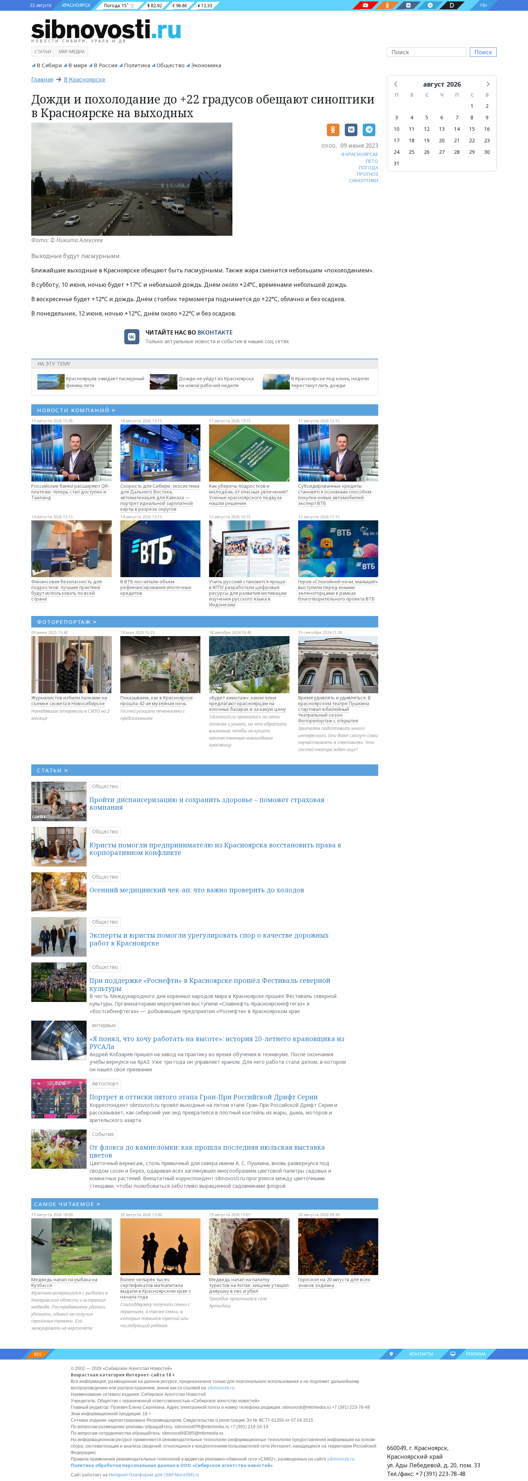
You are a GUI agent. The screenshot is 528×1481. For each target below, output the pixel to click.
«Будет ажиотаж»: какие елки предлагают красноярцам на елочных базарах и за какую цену (247, 703)
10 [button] (396, 128)
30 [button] (487, 151)
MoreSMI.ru (187, 1475)
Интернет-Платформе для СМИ (141, 1475)
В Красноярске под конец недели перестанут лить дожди (330, 381)
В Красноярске (84, 79)
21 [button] (457, 140)
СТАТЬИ (52, 770)
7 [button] (456, 117)
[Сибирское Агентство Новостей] (106, 28)
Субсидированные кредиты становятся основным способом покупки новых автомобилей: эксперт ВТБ (334, 494)
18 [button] (411, 140)
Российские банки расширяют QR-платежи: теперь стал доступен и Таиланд (70, 492)
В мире (77, 65)
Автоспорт (105, 1083)
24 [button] (396, 151)
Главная (42, 79)
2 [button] (487, 105)
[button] (396, 83)
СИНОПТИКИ (363, 180)
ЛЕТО (372, 161)
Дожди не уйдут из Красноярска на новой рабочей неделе (216, 381)
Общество (171, 65)
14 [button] (457, 128)
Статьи (42, 52)
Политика (137, 65)
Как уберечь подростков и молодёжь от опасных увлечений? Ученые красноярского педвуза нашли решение (248, 494)
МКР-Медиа (72, 52)
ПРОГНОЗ (367, 174)
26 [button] (427, 151)
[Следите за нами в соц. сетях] (365, 5)
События (103, 1134)
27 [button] (442, 151)
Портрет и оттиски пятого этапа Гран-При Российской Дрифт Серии (203, 1097)
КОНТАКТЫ (421, 1354)
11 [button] (411, 128)
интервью (104, 1025)
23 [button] (487, 140)
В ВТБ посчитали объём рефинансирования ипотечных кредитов (155, 587)
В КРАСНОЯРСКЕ (360, 154)
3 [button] (396, 117)
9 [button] (487, 117)
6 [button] (441, 117)
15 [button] (472, 128)
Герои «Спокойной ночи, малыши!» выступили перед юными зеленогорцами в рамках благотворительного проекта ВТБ (338, 590)
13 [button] (442, 128)
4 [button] (411, 117)
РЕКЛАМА (476, 1354)
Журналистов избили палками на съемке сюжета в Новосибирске (69, 700)
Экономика (206, 65)
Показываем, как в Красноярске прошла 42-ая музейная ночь (156, 700)
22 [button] (472, 140)
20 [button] (442, 140)
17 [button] (396, 140)
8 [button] (472, 117)
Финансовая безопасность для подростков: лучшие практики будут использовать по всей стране (66, 590)
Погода (112, 6)
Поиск (483, 52)
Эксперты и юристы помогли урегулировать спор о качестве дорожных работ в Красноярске (209, 939)
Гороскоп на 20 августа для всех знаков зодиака (334, 1282)
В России (105, 65)
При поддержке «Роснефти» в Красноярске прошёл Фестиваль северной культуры (209, 984)
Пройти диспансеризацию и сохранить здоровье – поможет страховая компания (206, 803)
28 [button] (457, 151)
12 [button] (427, 128)
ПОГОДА (368, 167)
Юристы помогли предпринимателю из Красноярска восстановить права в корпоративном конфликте (215, 849)
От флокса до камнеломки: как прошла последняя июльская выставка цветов (207, 1151)
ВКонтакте (215, 332)
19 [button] (427, 140)
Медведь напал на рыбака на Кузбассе (64, 1282)
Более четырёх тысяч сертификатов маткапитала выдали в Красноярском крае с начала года (155, 1288)
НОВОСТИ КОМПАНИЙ (76, 410)
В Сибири (49, 65)
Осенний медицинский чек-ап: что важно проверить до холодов (196, 890)
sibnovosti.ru (221, 1388)
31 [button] (396, 163)
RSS (38, 1354)
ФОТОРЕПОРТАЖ (67, 621)
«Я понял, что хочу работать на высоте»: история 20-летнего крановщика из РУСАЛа (216, 1042)
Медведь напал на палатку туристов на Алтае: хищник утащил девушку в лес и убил (249, 1285)
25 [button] (411, 151)
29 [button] (472, 151)
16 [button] (487, 128)
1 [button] (472, 105)
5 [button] (426, 117)
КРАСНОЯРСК (76, 5)
